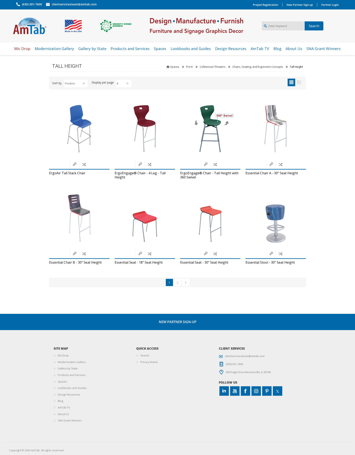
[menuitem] (95, 355)
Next (185, 282)
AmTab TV (64, 407)
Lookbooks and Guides (72, 388)
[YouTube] (235, 391)
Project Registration (265, 5)
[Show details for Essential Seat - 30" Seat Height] (210, 218)
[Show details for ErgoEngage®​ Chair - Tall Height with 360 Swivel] (210, 129)
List (299, 82)
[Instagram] (256, 391)
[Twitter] (277, 391)
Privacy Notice (149, 362)
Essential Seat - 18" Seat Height (139, 262)
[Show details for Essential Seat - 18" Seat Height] (145, 218)
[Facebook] (245, 391)
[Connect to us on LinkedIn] (224, 391)
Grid (291, 82)
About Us (63, 414)
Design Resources (69, 394)
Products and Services (72, 375)
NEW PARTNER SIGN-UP (177, 322)
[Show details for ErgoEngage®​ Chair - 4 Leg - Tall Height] (145, 129)
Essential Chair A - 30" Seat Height (272, 173)
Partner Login (330, 5)
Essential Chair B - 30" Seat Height (75, 262)
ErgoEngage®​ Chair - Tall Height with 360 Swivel (209, 175)
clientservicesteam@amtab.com (74, 4)
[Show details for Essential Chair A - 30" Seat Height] (276, 129)
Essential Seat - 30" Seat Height (204, 262)
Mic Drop (63, 355)
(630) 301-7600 (32, 4)
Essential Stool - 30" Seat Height (270, 262)
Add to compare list (84, 164)
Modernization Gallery (72, 362)
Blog (60, 401)
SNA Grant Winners (70, 420)
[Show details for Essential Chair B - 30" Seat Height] (79, 218)
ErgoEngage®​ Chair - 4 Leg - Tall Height (140, 175)
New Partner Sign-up (300, 5)
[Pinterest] (267, 391)
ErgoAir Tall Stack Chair (67, 173)
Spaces (174, 67)
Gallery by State (68, 368)
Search (144, 355)
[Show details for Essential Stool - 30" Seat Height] (276, 218)
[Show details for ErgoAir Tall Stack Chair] (79, 129)
